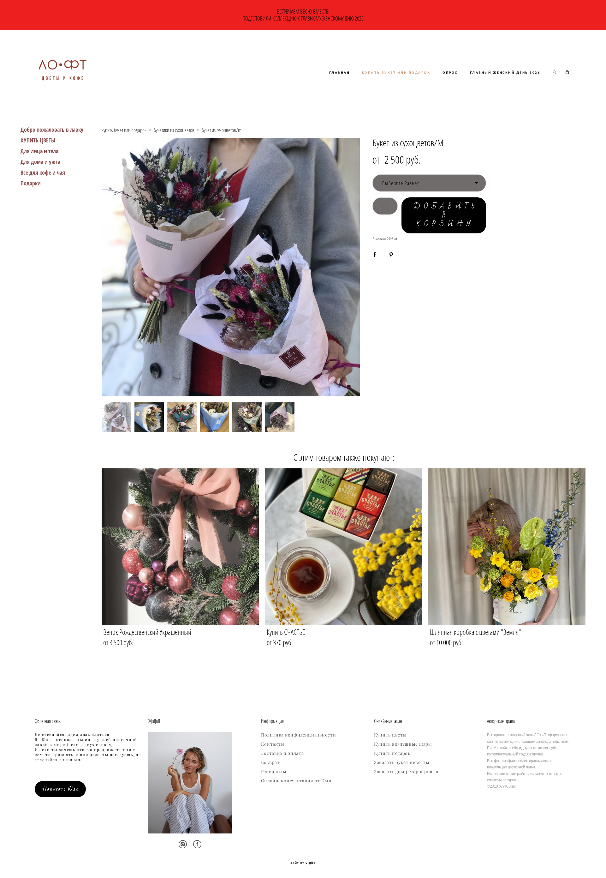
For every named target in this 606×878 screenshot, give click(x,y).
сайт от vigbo (303, 862)
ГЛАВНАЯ (339, 72)
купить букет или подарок (124, 130)
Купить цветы (390, 735)
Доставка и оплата (282, 753)
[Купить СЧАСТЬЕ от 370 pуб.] (343, 546)
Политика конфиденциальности (298, 735)
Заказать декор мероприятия (407, 771)
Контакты (273, 744)
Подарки (31, 183)
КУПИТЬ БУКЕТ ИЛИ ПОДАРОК (396, 72)
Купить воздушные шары (403, 744)
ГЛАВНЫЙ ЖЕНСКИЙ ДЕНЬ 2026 (505, 72)
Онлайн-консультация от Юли (296, 781)
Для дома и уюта (40, 161)
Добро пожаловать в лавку (52, 129)
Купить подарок (392, 753)
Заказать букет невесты (401, 762)
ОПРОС (450, 72)
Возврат (270, 762)
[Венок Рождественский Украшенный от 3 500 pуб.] (180, 546)
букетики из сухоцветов (174, 130)
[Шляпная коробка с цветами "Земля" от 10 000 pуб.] (506, 546)
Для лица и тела (39, 151)
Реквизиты (274, 771)
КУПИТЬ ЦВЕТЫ (38, 140)
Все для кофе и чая (43, 172)
